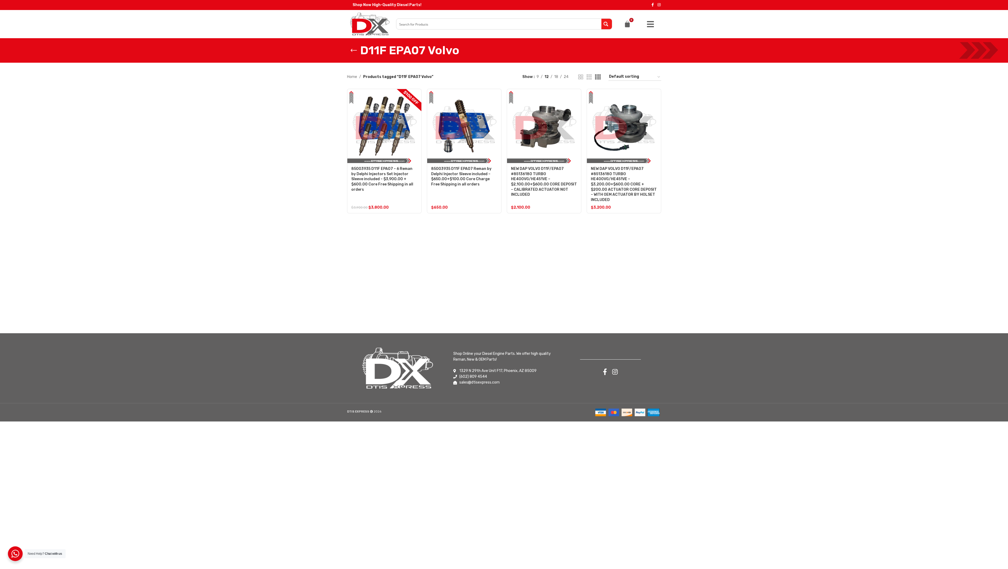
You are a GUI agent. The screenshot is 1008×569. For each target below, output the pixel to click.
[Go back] (353, 50)
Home (352, 77)
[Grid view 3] (589, 77)
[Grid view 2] (580, 77)
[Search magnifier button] (606, 24)
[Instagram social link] (659, 5)
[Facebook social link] (653, 5)
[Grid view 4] (598, 77)
